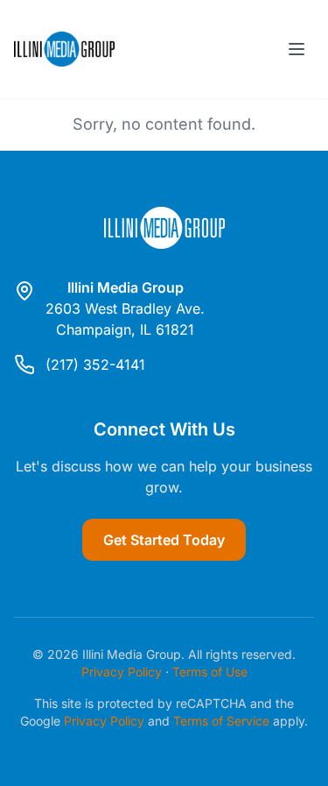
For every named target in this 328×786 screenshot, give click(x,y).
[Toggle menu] (296, 49)
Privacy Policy (121, 671)
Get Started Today (164, 540)
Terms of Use (210, 671)
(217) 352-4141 (95, 364)
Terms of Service (221, 720)
